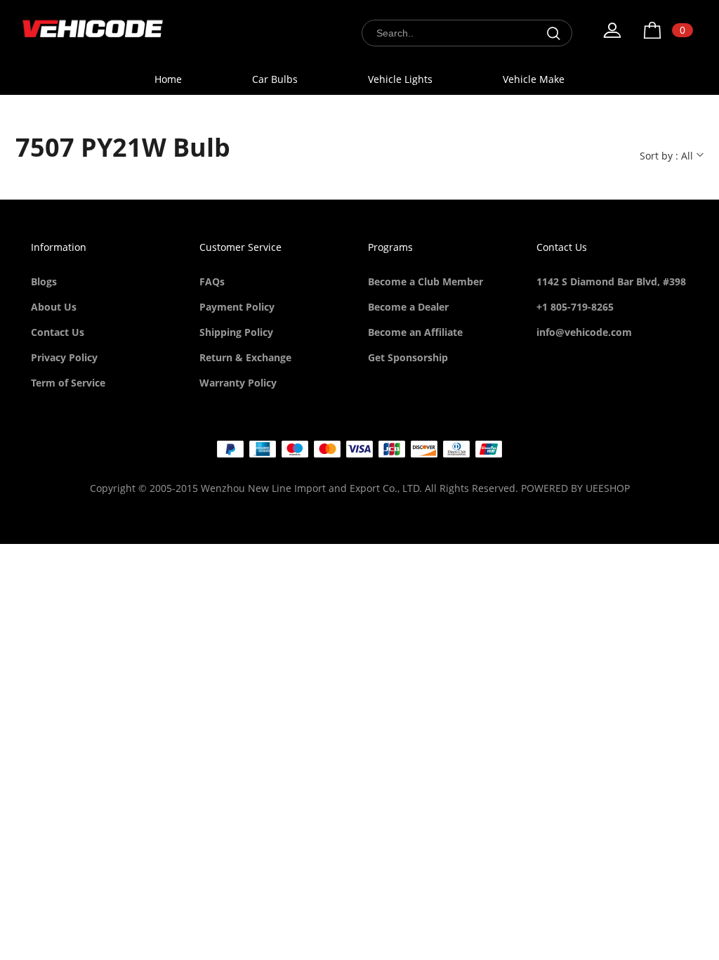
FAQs (212, 281)
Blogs (44, 281)
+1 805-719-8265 (575, 306)
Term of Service (68, 382)
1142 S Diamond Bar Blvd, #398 (611, 281)
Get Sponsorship (408, 357)
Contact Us (57, 332)
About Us (54, 306)
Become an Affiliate (415, 332)
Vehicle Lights (400, 79)
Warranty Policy (238, 382)
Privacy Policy (64, 357)
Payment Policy (237, 306)
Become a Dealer (408, 306)
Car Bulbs (275, 79)
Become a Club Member (425, 281)
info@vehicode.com (584, 332)
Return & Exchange (245, 357)
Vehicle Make (534, 79)
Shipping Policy (236, 332)
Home (168, 79)
